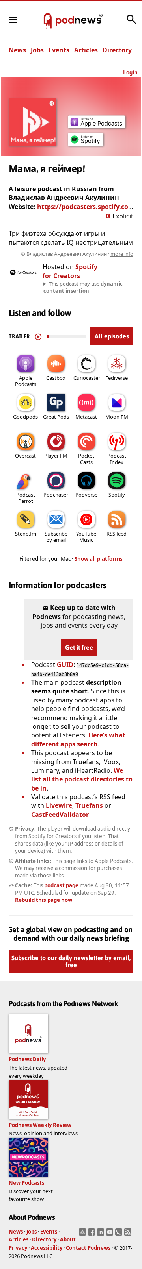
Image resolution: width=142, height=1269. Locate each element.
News (17, 50)
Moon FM (116, 416)
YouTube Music (86, 536)
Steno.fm (25, 533)
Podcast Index (116, 458)
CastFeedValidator (60, 814)
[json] (119, 1234)
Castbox (55, 377)
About (68, 1239)
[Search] (131, 23)
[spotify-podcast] (85, 146)
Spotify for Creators (70, 271)
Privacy (18, 1247)
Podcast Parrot (25, 497)
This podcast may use (83, 287)
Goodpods (25, 416)
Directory (117, 50)
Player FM (55, 455)
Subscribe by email (56, 536)
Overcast (25, 455)
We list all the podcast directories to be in (82, 779)
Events (59, 50)
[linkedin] (101, 1234)
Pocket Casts (86, 458)
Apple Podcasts (25, 381)
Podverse (86, 494)
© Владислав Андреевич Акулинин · (77, 253)
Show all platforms (99, 558)
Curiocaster (86, 377)
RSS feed (116, 533)
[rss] (128, 1234)
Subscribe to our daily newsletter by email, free (71, 961)
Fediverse (116, 377)
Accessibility (46, 1247)
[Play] (38, 336)
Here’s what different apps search (78, 739)
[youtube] (110, 1234)
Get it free (79, 647)
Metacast (86, 416)
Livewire (59, 805)
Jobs (37, 50)
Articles (86, 50)
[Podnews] (48, 21)
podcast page (61, 885)
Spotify (116, 494)
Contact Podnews (88, 1247)
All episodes (112, 336)
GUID (65, 664)
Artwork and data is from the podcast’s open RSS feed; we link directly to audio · (77, 253)
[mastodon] (83, 1234)
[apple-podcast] (96, 126)
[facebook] (92, 1234)
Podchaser (55, 494)
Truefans (89, 805)
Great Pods (56, 416)
